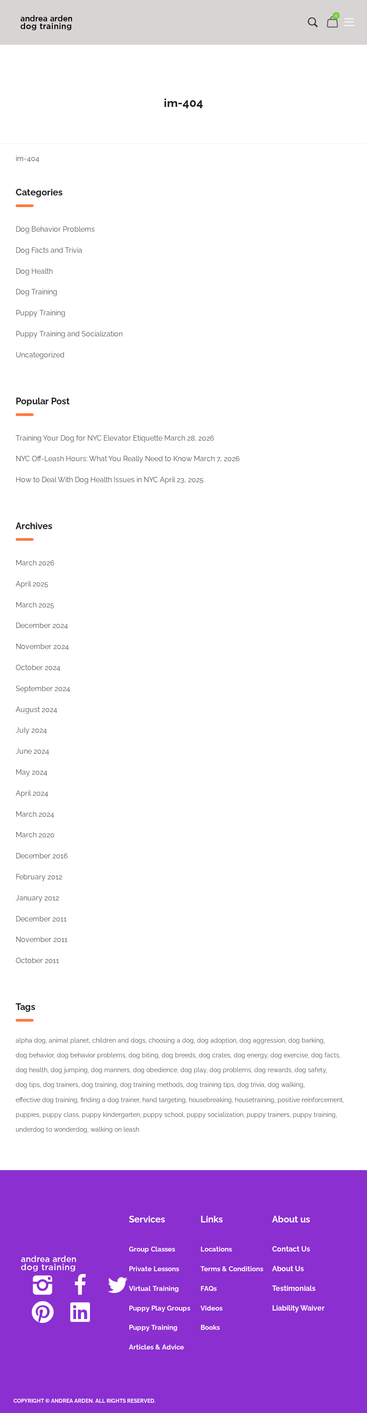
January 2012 (37, 898)
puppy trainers (268, 1114)
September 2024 (43, 688)
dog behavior (35, 1055)
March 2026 (35, 563)
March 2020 (35, 835)
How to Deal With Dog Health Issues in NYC (87, 479)
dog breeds (179, 1055)
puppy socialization (215, 1114)
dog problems (230, 1070)
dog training (99, 1084)
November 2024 (42, 646)
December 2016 (42, 856)
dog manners (110, 1070)
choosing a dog (171, 1040)
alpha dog (31, 1040)
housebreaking (210, 1099)
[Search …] (312, 22)
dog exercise (289, 1055)
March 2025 (35, 605)
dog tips (28, 1084)
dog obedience (155, 1070)
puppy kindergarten (111, 1114)
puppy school (163, 1114)
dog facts (325, 1055)
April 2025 (32, 584)
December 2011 (41, 919)
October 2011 (37, 960)
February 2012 (39, 877)
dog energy (250, 1055)
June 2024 (32, 751)
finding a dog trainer (110, 1099)
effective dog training (46, 1099)
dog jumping (69, 1070)
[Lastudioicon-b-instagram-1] (42, 1285)
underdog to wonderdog (51, 1129)
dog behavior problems (91, 1055)
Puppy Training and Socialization (69, 334)
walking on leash (114, 1129)
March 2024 (35, 814)
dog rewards (272, 1070)
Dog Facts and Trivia (49, 250)
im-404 (27, 158)
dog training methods (151, 1084)
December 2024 (42, 625)
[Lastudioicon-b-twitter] (118, 1285)
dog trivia (251, 1084)
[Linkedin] (80, 1312)
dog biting (143, 1055)
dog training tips (210, 1084)
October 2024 (38, 667)
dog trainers (60, 1084)
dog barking (306, 1040)
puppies (27, 1114)
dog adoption (216, 1040)
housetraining (254, 1099)
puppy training (314, 1114)
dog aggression (262, 1040)
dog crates (214, 1055)
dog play (193, 1070)
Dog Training (36, 292)
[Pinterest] (42, 1312)
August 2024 (36, 709)
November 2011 (42, 939)
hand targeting (164, 1099)
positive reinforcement (310, 1099)
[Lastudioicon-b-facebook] (80, 1285)
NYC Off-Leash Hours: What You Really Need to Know (104, 458)
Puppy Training (40, 313)
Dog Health (34, 271)
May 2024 (31, 772)
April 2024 (32, 793)
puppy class (61, 1114)
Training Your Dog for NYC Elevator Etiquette (89, 438)
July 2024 (31, 730)
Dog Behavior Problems (55, 229)
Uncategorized (40, 355)
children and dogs (118, 1040)
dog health (31, 1070)
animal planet (69, 1040)
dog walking (285, 1084)
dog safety (310, 1070)
